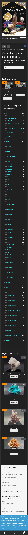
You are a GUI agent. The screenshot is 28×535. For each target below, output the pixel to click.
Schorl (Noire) (12, 265)
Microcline (11, 189)
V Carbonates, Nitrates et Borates (14, 128)
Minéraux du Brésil (11, 325)
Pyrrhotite (9, 239)
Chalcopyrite (10, 169)
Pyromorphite (10, 237)
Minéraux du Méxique (12, 335)
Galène (8, 194)
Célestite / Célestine (11, 164)
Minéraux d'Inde (10, 295)
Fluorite (9, 191)
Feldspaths (9, 186)
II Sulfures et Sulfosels (12, 118)
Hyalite (10, 222)
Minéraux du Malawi (11, 330)
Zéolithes (9, 270)
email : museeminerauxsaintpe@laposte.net (11, 496)
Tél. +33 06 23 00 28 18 (7, 498)
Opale (8, 219)
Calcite (8, 161)
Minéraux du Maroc (11, 333)
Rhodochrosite (10, 249)
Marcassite (9, 214)
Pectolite (9, 224)
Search (14, 533)
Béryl (8, 154)
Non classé (7, 282)
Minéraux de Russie (11, 317)
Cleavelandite (10, 174)
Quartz (8, 242)
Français (4, 46)
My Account (4, 533)
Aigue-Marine (12, 156)
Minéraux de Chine (11, 300)
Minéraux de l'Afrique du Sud (13, 310)
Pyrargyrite (9, 232)
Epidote (9, 184)
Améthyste (11, 247)
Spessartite (11, 204)
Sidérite (9, 257)
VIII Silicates (10, 138)
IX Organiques (10, 125)
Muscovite (9, 217)
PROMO (7, 340)
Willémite (9, 267)
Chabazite (9, 166)
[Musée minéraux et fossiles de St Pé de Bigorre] (14, 19)
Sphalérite (9, 259)
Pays (6, 287)
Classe (6, 113)
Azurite (8, 149)
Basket (21, 532)
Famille (7, 141)
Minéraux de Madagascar (13, 312)
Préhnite (9, 227)
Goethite (9, 199)
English (8, 46)
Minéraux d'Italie (11, 297)
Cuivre (8, 179)
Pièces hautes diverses (10, 343)
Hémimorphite (10, 209)
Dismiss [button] (3, 528)
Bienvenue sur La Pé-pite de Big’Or (11, 49)
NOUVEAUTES (9, 285)
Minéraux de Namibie (12, 315)
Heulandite (11, 272)
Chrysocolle (10, 171)
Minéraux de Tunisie (11, 320)
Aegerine (9, 143)
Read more (7, 98)
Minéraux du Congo (11, 327)
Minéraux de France (11, 302)
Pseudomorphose (11, 229)
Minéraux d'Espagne (11, 292)
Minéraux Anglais (11, 290)
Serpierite (9, 254)
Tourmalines (10, 262)
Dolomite (9, 181)
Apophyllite (11, 277)
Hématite (9, 207)
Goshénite (11, 159)
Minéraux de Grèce (11, 305)
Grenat (8, 201)
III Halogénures (10, 120)
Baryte (8, 151)
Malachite (9, 212)
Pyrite (8, 234)
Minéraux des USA (11, 322)
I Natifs (9, 115)
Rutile (8, 252)
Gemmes (9, 196)
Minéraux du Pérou (11, 338)
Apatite (9, 146)
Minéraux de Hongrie (12, 307)
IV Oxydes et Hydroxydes (13, 123)
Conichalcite (10, 176)
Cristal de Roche (12, 244)
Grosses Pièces (8, 280)
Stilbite (10, 275)
